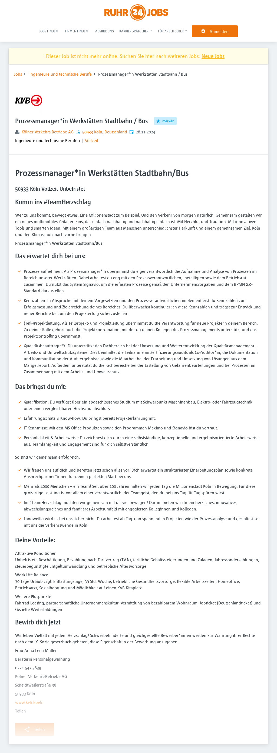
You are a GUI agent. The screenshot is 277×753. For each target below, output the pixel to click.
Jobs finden (48, 31)
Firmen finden (76, 31)
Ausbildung (104, 31)
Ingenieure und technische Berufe (60, 74)
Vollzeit (91, 140)
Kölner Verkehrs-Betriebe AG (48, 132)
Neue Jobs (213, 56)
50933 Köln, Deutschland (104, 132)
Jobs (18, 74)
